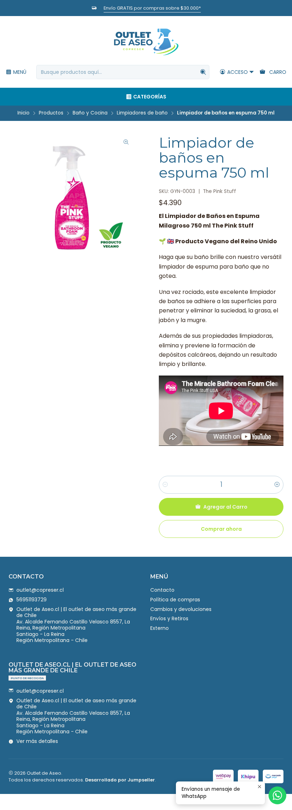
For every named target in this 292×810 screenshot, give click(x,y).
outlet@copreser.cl (40, 590)
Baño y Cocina (90, 113)
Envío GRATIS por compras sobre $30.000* (152, 8)
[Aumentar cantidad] (277, 484)
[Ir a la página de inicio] (146, 41)
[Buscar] (203, 72)
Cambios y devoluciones (181, 609)
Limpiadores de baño (142, 113)
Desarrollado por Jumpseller (120, 780)
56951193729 (31, 599)
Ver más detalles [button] (37, 741)
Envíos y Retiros (169, 618)
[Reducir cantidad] (165, 484)
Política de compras (175, 599)
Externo (159, 628)
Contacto (162, 590)
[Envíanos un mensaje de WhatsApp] (277, 795)
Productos (51, 113)
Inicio (23, 113)
